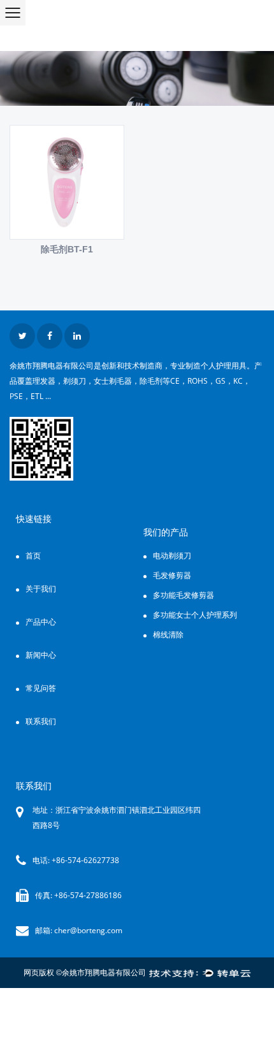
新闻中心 (40, 655)
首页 (33, 555)
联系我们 (40, 721)
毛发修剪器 (172, 575)
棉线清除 (168, 634)
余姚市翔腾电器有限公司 (104, 972)
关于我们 (40, 588)
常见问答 (40, 688)
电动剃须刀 (172, 555)
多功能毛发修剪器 (183, 595)
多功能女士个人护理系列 (195, 614)
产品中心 (40, 621)
